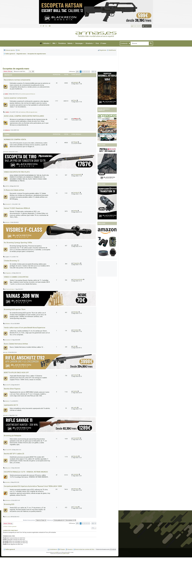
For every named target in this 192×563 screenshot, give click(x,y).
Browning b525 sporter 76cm (14, 309)
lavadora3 (76, 330)
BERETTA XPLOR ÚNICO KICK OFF (16, 373)
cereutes (75, 474)
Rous (74, 100)
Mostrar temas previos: (29, 520)
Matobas (75, 312)
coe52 (75, 407)
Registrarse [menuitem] (103, 50)
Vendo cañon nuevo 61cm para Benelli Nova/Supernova (24, 328)
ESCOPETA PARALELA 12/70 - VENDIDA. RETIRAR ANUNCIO (26, 472)
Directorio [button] (89, 43)
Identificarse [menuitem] (112, 50)
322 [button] (93, 71)
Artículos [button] (46, 43)
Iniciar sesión (136, 26)
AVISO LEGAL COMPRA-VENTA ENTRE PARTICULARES (24, 116)
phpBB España (65, 553)
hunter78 (75, 375)
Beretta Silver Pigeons (12, 389)
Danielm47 (76, 192)
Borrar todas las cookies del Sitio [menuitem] (84, 549)
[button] (41, 43)
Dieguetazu (76, 263)
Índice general (10, 549)
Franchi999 (76, 438)
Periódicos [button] (62, 43)
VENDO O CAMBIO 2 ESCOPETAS (16, 277)
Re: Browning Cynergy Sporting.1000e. (18, 243)
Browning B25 (9, 504)
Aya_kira (75, 456)
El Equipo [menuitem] (62, 549)
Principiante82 (77, 174)
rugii (74, 346)
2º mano (103, 43)
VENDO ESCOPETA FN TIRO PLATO (17, 172)
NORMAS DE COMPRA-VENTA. (15, 139)
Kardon (75, 210)
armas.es (76, 118)
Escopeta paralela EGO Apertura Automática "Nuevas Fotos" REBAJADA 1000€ (33, 486)
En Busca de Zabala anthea (14, 190)
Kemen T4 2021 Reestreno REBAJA (17, 208)
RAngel (75, 142)
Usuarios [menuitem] (70, 549)
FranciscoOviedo (78, 279)
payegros (75, 82)
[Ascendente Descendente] (69, 520)
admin (7, 112)
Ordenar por (50, 520)
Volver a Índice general (10, 526)
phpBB (55, 552)
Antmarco (76, 488)
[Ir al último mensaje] (79, 82)
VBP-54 (7, 186)
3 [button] (84, 71)
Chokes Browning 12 (11, 261)
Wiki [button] (54, 43)
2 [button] (82, 71)
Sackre (75, 391)
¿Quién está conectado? (10, 530)
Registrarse (147, 26)
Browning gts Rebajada (12, 436)
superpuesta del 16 (11, 405)
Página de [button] (77, 72)
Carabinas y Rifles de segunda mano (28, 112)
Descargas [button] (79, 43)
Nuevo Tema (7, 523)
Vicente (6, 151)
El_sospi (75, 507)
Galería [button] (70, 43)
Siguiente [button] (95, 72)
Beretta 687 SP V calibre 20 (14, 454)
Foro (97, 43)
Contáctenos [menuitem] (53, 549)
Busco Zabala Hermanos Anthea (16, 344)
